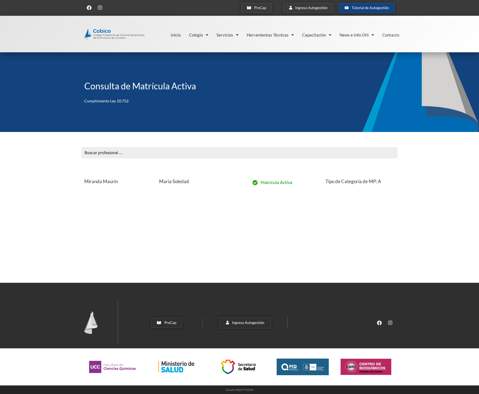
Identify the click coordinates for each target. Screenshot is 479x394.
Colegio (196, 34)
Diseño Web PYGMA (239, 390)
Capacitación (314, 34)
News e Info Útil (354, 34)
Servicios (224, 34)
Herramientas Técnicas (268, 34)
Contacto (390, 34)
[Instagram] (100, 7)
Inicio (176, 34)
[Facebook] (89, 7)
